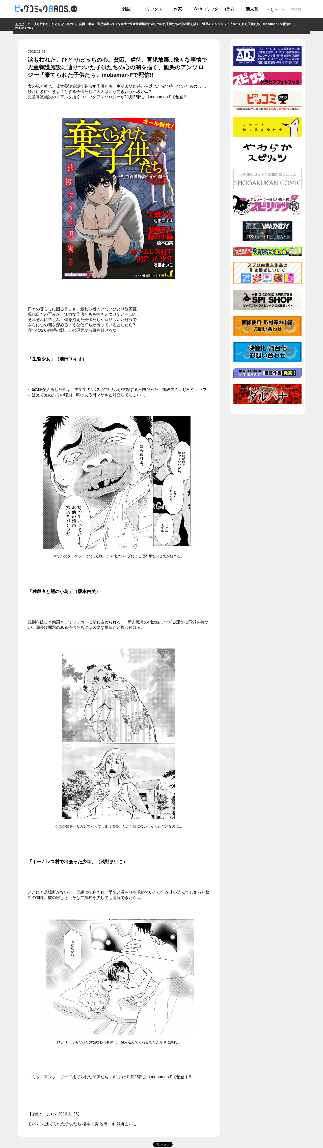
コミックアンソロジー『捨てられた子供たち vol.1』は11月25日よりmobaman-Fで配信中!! (109, 1077)
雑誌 (126, 9)
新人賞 (252, 9)
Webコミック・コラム (214, 9)
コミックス (152, 9)
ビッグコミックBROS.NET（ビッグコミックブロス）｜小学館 (46, 9)
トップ (19, 24)
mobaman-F (161, 97)
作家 (178, 9)
